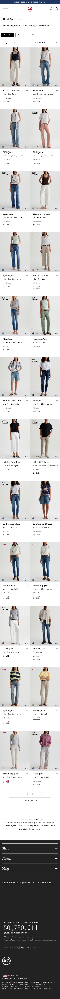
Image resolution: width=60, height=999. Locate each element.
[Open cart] (56, 9)
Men (34, 35)
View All (7, 35)
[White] (3, 457)
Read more (34, 829)
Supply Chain (41, 984)
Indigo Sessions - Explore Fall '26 (30, 2)
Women (21, 35)
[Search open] (51, 9)
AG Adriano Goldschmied (14, 978)
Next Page (30, 801)
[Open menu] (5, 9)
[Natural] (33, 147)
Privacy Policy (8, 984)
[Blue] (33, 85)
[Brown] (3, 85)
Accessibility (25, 984)
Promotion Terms (31, 986)
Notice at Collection (43, 988)
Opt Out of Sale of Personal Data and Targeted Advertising (27, 982)
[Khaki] (3, 643)
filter (12, 43)
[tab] (25, 85)
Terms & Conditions (10, 986)
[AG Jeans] (30, 9)
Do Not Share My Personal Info (15, 988)
